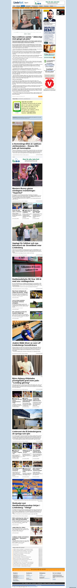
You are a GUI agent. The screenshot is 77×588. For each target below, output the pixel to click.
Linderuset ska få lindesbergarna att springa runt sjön (26, 432)
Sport (30, 583)
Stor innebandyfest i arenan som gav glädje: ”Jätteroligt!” (22, 551)
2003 (21, 570)
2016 (45, 570)
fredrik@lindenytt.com (20, 575)
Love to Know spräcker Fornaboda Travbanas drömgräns (18, 302)
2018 (48, 570)
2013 (39, 570)
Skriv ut (40, 96)
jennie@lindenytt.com (20, 578)
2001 (18, 570)
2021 (54, 570)
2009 (32, 570)
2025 (61, 570)
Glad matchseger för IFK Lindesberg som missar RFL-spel (22, 559)
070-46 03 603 (20, 98)
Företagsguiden (39, 583)
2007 (29, 570)
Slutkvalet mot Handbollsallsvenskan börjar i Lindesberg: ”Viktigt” (26, 505)
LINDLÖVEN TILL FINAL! (18, 527)
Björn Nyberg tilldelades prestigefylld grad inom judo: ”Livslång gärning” (25, 380)
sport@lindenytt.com (27, 98)
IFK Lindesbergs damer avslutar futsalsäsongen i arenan (22, 564)
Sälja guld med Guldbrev (32, 586)
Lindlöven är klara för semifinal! (18, 554)
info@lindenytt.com (29, 575)
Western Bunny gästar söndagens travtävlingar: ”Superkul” (24, 190)
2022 (56, 570)
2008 (30, 570)
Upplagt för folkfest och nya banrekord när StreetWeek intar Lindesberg (26, 245)
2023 (57, 570)
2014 (41, 570)
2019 (50, 570)
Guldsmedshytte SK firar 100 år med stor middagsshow (26, 280)
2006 (27, 570)
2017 (47, 570)
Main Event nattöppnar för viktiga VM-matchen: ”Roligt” (20, 291)
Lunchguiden (34, 583)
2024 (59, 570)
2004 (23, 570)
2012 (37, 570)
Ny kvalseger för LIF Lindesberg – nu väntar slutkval (21, 553)
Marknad (45, 583)
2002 (20, 570)
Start (23, 583)
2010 (34, 570)
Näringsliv (26, 583)
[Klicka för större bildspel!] (27, 19)
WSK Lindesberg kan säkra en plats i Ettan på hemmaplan (20, 519)
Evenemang (49, 583)
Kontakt (53, 583)
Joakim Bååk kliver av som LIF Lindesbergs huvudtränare (26, 344)
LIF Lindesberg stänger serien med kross (19, 555)
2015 (43, 570)
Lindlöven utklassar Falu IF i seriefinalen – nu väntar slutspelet (23, 563)
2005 (25, 570)
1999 (14, 570)
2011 (36, 570)
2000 (16, 570)
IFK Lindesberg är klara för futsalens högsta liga (19, 312)
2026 (63, 570)
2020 (52, 570)
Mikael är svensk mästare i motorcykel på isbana (21, 558)
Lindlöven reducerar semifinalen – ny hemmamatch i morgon (23, 549)
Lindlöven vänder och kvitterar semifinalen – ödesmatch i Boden (20, 538)
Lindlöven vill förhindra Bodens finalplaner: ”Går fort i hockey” (23, 550)
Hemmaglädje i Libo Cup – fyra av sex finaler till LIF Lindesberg (23, 562)
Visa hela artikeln (39, 154)
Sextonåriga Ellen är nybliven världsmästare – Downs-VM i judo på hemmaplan (26, 146)
